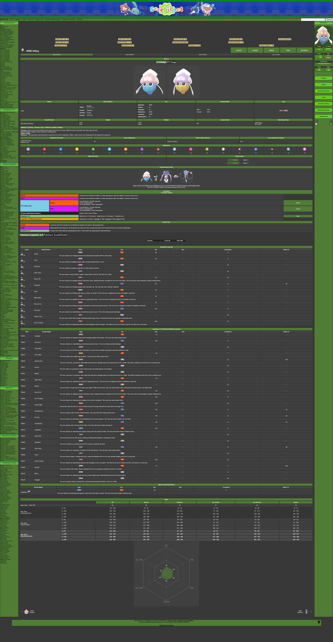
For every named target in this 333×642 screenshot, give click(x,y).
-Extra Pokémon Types (6, 468)
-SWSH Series (4, 508)
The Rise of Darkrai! (5, 407)
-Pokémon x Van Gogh (6, 91)
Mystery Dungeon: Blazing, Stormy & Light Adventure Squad (9, 277)
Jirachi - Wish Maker (5, 400)
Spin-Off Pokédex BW (6, 69)
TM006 (23, 348)
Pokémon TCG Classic (6, 474)
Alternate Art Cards (5, 472)
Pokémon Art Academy (6, 228)
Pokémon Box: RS (5, 303)
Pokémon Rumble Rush (6, 213)
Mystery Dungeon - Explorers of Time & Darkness (8, 288)
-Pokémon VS (4, 557)
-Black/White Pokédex (6, 34)
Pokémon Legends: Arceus (7, 190)
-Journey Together (5, 491)
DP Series (3, 376)
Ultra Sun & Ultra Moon (6, 207)
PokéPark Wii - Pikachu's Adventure (7, 279)
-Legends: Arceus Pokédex (7, 42)
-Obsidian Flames (5, 504)
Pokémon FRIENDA (5, 355)
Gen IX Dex (56, 54)
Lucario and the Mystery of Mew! (9, 403)
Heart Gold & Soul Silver (6, 271)
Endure (36, 386)
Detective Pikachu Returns (7, 183)
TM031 (23, 373)
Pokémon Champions (6, 173)
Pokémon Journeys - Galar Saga (9, 128)
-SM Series (3, 509)
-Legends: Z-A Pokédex (6, 46)
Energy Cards (4, 470)
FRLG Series (3, 373)
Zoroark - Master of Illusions (7, 411)
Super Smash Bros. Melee (7, 323)
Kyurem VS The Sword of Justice (9, 415)
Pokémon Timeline (5, 82)
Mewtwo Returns (4, 396)
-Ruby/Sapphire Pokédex (7, 31)
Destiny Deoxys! (4, 402)
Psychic (37, 417)
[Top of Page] (319, 622)
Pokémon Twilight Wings (7, 141)
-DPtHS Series (4, 513)
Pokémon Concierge (5, 155)
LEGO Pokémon (4, 95)
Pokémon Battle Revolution (7, 281)
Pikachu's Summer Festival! (7, 446)
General (238, 50)
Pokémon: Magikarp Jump (7, 212)
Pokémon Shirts (4, 97)
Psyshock (37, 310)
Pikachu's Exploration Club (7, 450)
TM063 (23, 417)
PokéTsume (3, 161)
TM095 (23, 455)
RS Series (3, 372)
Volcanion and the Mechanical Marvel (8, 425)
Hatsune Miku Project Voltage (8, 87)
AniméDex (3, 113)
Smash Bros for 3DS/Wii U (7, 242)
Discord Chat (3, 100)
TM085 (23, 442)
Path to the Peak (4, 147)
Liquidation (37, 430)
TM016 (23, 361)
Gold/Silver (3, 316)
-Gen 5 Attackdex (5, 55)
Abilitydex (2, 65)
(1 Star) (99, 219)
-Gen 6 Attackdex (5, 56)
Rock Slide (37, 355)
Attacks (271, 50)
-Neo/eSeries (3, 516)
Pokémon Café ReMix (6, 178)
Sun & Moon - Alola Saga (7, 126)
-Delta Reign (3, 477)
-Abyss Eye (3, 529)
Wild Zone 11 (83, 216)
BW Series (3, 380)
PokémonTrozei (4, 308)
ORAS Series (3, 384)
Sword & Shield (4, 187)
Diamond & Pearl (4, 268)
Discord (30, 19)
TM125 (23, 473)
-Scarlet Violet (4, 507)
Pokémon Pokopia (5, 174)
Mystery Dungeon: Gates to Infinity (7, 253)
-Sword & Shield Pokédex (7, 39)
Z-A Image (161, 62)
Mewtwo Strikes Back (6, 393)
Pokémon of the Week (6, 76)
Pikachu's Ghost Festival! (7, 447)
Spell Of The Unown (5, 395)
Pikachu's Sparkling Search (7, 452)
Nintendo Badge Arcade (6, 243)
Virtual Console (4, 342)
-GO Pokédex (3, 43)
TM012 (23, 355)
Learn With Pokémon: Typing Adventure (8, 262)
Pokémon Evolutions (5, 142)
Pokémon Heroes (4, 399)
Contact (24, 19)
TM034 (23, 380)
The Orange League (5, 117)
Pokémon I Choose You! (6, 426)
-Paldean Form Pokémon (7, 107)
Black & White (4, 246)
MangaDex (3, 362)
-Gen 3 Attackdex (5, 52)
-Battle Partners (4, 543)
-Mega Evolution (4, 486)
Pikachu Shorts (9, 436)
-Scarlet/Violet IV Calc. (6, 74)
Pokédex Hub (39, 19)
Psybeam (37, 285)
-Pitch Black (3, 479)
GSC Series (3, 371)
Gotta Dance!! (4, 444)
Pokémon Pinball (4, 331)
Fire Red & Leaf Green (6, 295)
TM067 (23, 423)
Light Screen (38, 361)
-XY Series (3, 511)
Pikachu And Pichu (5, 441)
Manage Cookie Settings (186, 620)
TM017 (23, 367)
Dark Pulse (37, 448)
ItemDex (2, 63)
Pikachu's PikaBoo (5, 442)
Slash (35, 291)
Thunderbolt (38, 423)
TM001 (23, 336)
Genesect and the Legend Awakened (7, 418)
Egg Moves (304, 50)
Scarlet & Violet (4, 170)
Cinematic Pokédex (5, 72)
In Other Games (4, 341)
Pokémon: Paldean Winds (7, 145)
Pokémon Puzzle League (7, 328)
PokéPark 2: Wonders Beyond (8, 256)
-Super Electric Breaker (6, 546)
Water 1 (245, 160)
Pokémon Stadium (5, 333)
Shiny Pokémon (4, 137)
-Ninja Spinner (4, 530)
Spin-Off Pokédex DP (6, 68)
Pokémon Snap (4, 329)
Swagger (37, 480)
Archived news (4, 26)
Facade (36, 467)
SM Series (3, 385)
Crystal (2, 318)
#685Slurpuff (32, 611)
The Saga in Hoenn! (5, 120)
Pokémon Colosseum (6, 298)
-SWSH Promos (4, 522)
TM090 (23, 448)
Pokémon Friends (5, 176)
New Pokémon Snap (5, 200)
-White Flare (3, 488)
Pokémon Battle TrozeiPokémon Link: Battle (9, 226)
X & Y (1, 221)
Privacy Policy (172, 620)
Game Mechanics (5, 73)
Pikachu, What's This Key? (7, 457)
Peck (35, 260)
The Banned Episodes (6, 135)
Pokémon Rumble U (5, 251)
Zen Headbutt (38, 398)
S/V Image (172, 62)
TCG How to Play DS (6, 264)
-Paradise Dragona (5, 547)
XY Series (2, 382)
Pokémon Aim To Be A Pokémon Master (9, 130)
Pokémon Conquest (5, 255)
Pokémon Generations (6, 139)
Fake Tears (37, 272)
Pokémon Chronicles (5, 133)
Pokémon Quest (4, 217)
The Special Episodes (6, 134)
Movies (9, 388)
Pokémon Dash (4, 301)
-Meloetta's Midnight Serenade (8, 416)
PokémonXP (3, 86)
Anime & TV (9, 110)
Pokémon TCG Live (5, 203)
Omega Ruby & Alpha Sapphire (8, 222)
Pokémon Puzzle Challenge (7, 320)
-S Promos (3, 561)
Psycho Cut (37, 304)
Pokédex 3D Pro (4, 260)
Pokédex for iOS (4, 265)
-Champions (3, 77)
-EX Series (3, 515)
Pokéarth (79, 19)
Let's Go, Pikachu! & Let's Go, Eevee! (8, 209)
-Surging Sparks (4, 494)
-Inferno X (2, 534)
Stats (288, 50)
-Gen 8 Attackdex (5, 59)
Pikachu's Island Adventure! (7, 448)
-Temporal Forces (5, 499)
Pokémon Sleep (4, 182)
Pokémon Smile (4, 198)
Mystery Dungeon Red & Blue (8, 307)
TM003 (23, 342)
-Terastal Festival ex (5, 544)
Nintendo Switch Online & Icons (8, 350)
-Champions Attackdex (6, 61)
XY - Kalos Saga (4, 125)
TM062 (23, 411)
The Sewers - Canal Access (115, 216)
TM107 (23, 461)
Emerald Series (4, 375)
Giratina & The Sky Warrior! (7, 408)
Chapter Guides (4, 365)
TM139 (23, 480)
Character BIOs (4, 363)
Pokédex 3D (3, 259)
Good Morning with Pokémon (8, 151)
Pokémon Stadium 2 (5, 319)
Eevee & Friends (4, 456)
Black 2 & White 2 (5, 247)
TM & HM (180, 240)
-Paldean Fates (4, 500)
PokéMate (3, 314)
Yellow (2, 327)
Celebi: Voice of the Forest (7, 398)
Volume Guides (4, 367)
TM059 (23, 398)
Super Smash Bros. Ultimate (8, 219)
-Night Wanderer (4, 550)
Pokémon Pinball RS (5, 304)
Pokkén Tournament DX (6, 215)
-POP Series (3, 526)
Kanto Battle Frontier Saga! (7, 121)
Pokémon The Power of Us (7, 428)
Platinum (2, 269)
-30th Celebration (4, 478)
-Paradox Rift (3, 501)
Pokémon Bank (4, 224)
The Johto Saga (4, 118)
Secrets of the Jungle (6, 430)
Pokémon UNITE (4, 181)
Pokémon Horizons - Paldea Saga (9, 131)
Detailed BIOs (4, 364)
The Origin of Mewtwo (6, 391)
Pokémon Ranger (4, 306)
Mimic (36, 473)
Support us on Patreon (166, 625)
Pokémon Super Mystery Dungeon (7, 235)
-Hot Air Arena (4, 542)
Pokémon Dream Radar (6, 248)
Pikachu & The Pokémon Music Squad (8, 459)
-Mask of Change (4, 551)
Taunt (36, 455)
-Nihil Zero (3, 531)
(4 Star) (110, 219)
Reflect (36, 373)
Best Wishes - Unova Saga (7, 124)
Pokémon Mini (4, 321)
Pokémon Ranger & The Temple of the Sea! (8, 405)
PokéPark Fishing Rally (6, 311)
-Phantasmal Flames (5, 485)
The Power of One (5, 394)
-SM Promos (3, 524)
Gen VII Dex (203, 54)
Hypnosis (37, 266)
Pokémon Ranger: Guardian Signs (7, 273)
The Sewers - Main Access (96, 216)
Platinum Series (4, 377)
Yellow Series (3, 369)
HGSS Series (3, 378)
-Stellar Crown (4, 495)
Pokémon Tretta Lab (5, 250)
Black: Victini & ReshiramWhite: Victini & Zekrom (8, 413)
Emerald (2, 297)
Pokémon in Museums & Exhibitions (6, 89)
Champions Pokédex (68, 19)
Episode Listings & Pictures (7, 112)
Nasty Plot (37, 436)
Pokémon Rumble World (6, 233)
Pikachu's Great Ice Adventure (8, 451)
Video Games (9, 164)
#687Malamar (300, 611)
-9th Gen (2, 78)
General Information (5, 360)
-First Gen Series (4, 517)
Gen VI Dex (276, 54)
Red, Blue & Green (5, 325)
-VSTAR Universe (5, 556)
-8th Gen (2, 80)
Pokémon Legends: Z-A (31, 235)
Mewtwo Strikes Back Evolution (8, 429)
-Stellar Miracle (4, 548)
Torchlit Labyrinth (94, 201)
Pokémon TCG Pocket (6, 185)
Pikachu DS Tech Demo (6, 310)
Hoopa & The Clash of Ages (7, 423)
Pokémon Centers (5, 84)
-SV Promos (3, 521)
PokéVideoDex (4, 150)
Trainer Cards (4, 469)
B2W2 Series (3, 381)
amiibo (2, 349)
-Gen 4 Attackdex (5, 54)
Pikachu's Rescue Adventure (8, 439)
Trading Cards (9, 463)
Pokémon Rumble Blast (6, 258)
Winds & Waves (4, 168)
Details (298, 203)
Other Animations (4, 152)
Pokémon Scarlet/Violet (55, 235)
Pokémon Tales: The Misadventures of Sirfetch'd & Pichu (8, 158)
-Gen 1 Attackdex (5, 50)
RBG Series (3, 368)
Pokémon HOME (4, 191)
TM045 (23, 392)
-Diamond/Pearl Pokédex (7, 33)
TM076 (23, 430)
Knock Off (37, 279)
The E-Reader (4, 312)
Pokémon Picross (5, 237)
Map (298, 216)
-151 (1, 503)
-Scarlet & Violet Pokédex (7, 44)
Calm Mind (37, 348)
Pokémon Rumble (5, 275)
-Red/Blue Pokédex (5, 29)
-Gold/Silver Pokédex (5, 30)
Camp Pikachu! (4, 443)
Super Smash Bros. (5, 336)
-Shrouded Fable (4, 496)
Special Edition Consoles (7, 344)
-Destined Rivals (4, 490)
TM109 (23, 467)
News (1, 25)
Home (12, 19)
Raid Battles (3, 473)
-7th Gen (2, 81)
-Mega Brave (3, 535)
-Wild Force (3, 554)
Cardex (2, 71)
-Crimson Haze (4, 552)
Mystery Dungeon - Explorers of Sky (8, 283)
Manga (9, 358)
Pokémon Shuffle (4, 232)
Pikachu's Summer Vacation (7, 438)
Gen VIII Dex (130, 54)
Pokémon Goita (4, 353)
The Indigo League (5, 116)
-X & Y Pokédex (4, 35)
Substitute (37, 442)
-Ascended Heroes (5, 483)
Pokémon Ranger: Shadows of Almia (8, 286)
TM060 (23, 405)
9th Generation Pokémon (7, 104)
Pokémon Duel (4, 241)
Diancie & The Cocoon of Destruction (7, 421)
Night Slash (37, 297)
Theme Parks (3, 98)
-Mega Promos (4, 520)
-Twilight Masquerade (6, 498)
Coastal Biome (84, 201)
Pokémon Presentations (6, 94)
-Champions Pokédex (6, 47)
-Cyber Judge (3, 555)
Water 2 (245, 163)
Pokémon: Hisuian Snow (6, 143)
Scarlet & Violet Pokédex (52, 19)
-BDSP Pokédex (4, 41)
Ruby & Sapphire (4, 294)
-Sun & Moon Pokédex (6, 37)
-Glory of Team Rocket (6, 541)
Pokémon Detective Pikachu (7, 433)
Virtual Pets (3, 347)
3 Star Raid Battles (97, 204)
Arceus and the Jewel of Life (8, 409)
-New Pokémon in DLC (6, 106)
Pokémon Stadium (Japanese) (8, 332)
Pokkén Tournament (5, 239)
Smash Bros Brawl (5, 291)
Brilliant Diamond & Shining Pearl (9, 189)
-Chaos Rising (4, 481)
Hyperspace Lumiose (86, 219)
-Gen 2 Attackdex (5, 51)
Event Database (4, 103)
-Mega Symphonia (5, 537)
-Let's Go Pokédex (5, 38)
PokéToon (2, 146)
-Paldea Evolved (4, 505)
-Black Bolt (3, 487)
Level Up (167, 240)
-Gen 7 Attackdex (5, 57)
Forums (17, 19)
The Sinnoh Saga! (5, 122)
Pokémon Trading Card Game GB (9, 334)
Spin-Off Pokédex (5, 67)
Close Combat (38, 322)
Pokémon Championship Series (8, 85)
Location (255, 50)
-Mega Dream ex (4, 533)
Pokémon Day (4, 93)
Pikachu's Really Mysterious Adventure (7, 454)
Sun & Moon (3, 205)
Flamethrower (38, 411)
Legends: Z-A (3, 172)
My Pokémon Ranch (5, 290)
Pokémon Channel (5, 302)
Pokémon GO (3, 177)
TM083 (23, 436)
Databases (9, 23)
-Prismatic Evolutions (6, 492)
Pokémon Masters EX (6, 179)
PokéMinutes (3, 148)
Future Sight (38, 405)
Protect (36, 367)
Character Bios (4, 115)
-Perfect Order (4, 482)
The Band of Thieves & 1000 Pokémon (8, 230)
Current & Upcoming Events (7, 102)
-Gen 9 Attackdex (5, 60)
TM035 (23, 386)
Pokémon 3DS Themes (6, 345)
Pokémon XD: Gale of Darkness (9, 299)
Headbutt (37, 336)
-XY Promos (3, 525)
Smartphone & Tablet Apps (7, 346)
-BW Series (3, 512)
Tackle (36, 254)
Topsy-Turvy (38, 316)
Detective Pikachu (5, 216)
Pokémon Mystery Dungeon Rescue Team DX (7, 196)
